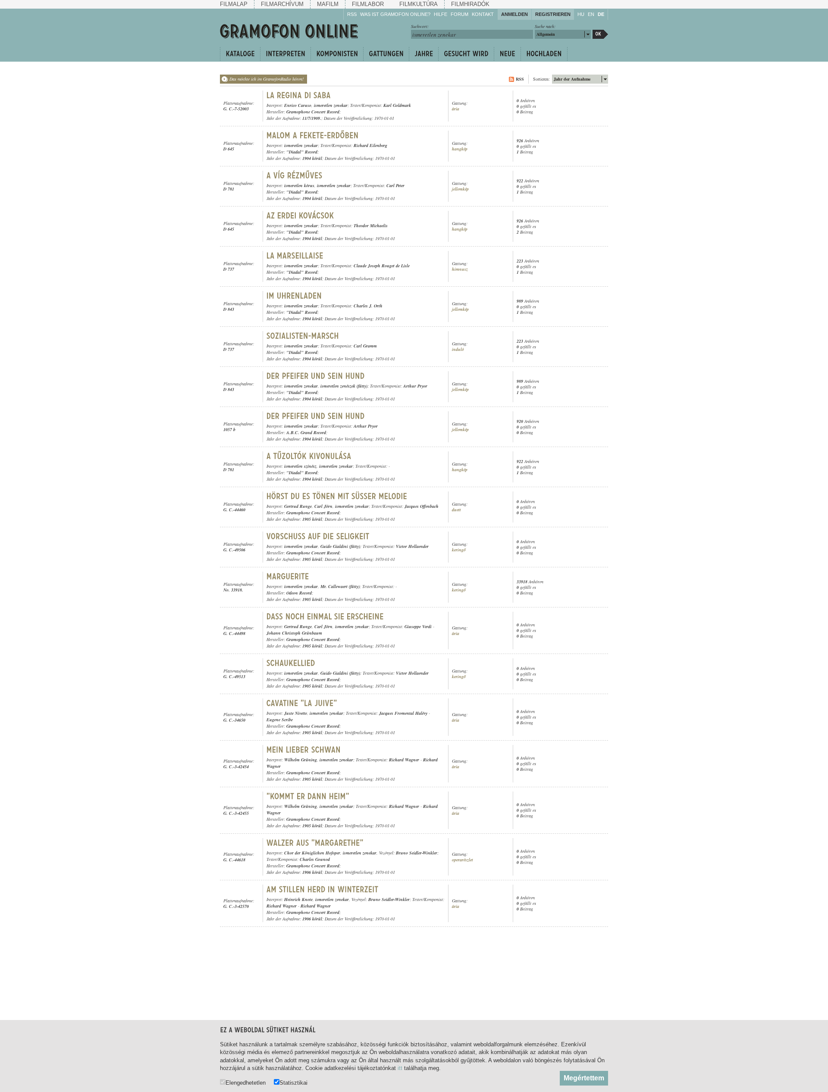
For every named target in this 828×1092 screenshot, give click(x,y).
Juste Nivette (295, 713)
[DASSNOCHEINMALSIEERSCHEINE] (325, 616)
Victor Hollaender (412, 546)
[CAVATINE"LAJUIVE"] (302, 703)
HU (580, 14)
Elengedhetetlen (246, 1082)
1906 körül (312, 872)
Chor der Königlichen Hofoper (312, 853)
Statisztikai (293, 1082)
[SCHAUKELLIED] (291, 663)
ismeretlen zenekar (331, 105)
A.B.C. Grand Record (306, 432)
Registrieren (553, 14)
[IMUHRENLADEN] (294, 295)
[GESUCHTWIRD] (466, 54)
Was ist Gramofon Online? (395, 14)
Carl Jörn (323, 506)
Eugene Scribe (280, 720)
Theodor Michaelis (371, 225)
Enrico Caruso (297, 105)
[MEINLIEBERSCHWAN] (304, 749)
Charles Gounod (315, 859)
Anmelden (514, 14)
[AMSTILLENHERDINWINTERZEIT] (323, 889)
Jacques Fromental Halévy (403, 713)
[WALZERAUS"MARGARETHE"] (315, 843)
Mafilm (328, 4)
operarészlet (462, 860)
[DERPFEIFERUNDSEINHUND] (316, 376)
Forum (459, 14)
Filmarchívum (282, 4)
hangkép (459, 149)
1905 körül (312, 519)
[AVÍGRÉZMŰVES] (295, 175)
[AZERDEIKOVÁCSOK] (300, 215)
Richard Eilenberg (370, 145)
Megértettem (584, 1078)
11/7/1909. (311, 118)
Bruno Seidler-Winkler (416, 853)
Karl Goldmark (397, 105)
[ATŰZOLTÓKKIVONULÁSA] (309, 456)
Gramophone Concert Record (312, 112)
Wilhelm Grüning (300, 760)
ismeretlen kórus (299, 185)
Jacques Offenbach (422, 506)
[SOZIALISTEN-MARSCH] (303, 336)
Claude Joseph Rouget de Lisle (382, 266)
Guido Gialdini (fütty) (340, 546)
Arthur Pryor (415, 386)
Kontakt (483, 14)
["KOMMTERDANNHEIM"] (309, 796)
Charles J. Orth (368, 306)
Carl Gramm (365, 346)
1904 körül (312, 158)
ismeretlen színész (300, 466)
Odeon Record (299, 593)
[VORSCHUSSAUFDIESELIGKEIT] (318, 536)
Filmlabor (368, 4)
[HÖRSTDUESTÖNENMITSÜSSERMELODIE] (337, 496)
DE (601, 14)
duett (456, 510)
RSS (352, 14)
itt (400, 1068)
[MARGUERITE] (288, 576)
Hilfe (440, 14)
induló (458, 349)
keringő (459, 550)
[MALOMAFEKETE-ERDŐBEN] (313, 135)
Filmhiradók (470, 4)
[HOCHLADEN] (544, 54)
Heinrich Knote (298, 899)
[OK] (600, 34)
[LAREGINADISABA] (299, 95)
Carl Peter (395, 185)
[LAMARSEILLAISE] (295, 255)
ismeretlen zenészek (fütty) (343, 386)
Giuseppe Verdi (418, 626)
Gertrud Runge (298, 506)
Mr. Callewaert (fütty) (340, 586)
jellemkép (460, 189)
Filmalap (234, 4)
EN (591, 14)
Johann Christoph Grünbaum (294, 633)
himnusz (460, 269)
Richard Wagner (404, 760)
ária (455, 109)
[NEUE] (507, 54)
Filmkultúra (418, 4)
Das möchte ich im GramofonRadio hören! (266, 79)
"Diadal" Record (301, 152)
